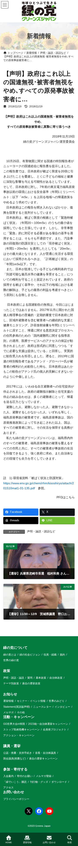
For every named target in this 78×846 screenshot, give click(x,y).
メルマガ (8, 712)
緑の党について (15, 647)
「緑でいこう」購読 (15, 781)
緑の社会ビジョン (30, 654)
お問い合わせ (13, 792)
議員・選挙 (12, 746)
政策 (6, 671)
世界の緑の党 (11, 660)
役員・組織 (50, 654)
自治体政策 (55, 677)
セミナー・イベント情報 (31, 700)
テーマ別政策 (11, 683)
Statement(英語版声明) (16, 706)
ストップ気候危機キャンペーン (21, 729)
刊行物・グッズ (39, 781)
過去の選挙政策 (31, 683)
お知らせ (10, 694)
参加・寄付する (15, 769)
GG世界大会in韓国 (14, 723)
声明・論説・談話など (41, 531)
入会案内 (8, 776)
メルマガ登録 (43, 776)
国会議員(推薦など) (14, 758)
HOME (8, 842)
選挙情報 (8, 700)
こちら (70, 497)
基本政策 (41, 677)
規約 (62, 654)
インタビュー (62, 706)
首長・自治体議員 (45, 752)
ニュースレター (42, 706)
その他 (21, 712)
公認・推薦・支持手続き (17, 752)
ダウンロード (59, 781)
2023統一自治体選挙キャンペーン (48, 723)
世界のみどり (56, 700)
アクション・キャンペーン (18, 735)
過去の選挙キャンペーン (43, 758)
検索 (69, 842)
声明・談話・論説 (13, 677)
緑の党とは (9, 654)
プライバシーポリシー (16, 799)
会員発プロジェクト (54, 729)
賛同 (29, 677)
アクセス (8, 787)
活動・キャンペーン (18, 717)
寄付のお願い (24, 776)
